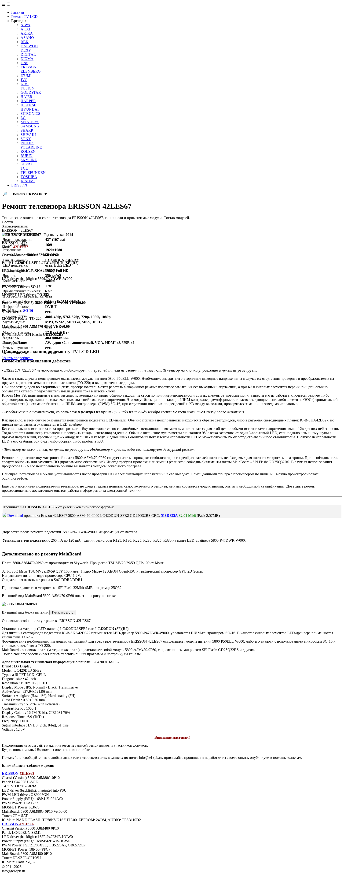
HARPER (28, 101)
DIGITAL (28, 54)
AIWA (25, 25)
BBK (25, 42)
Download (14, 516)
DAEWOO (29, 46)
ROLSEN (28, 151)
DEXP (26, 50)
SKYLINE (29, 160)
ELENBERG (31, 71)
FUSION (27, 88)
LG (23, 118)
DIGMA (27, 59)
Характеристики (15, 226)
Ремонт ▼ (30, 194)
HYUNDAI (30, 109)
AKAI (25, 29)
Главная (17, 12)
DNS (24, 63)
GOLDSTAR (31, 92)
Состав (7, 222)
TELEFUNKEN (33, 173)
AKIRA (27, 33)
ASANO (27, 38)
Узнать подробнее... (17, 358)
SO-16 (28, 311)
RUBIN (27, 156)
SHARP (27, 130)
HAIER (26, 97)
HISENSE (28, 105)
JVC (24, 80)
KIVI (25, 84)
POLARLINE (31, 147)
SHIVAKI (28, 135)
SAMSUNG (30, 126)
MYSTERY (30, 122)
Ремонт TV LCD (24, 17)
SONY (26, 139)
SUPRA (27, 164)
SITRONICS (30, 113)
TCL (24, 168)
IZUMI (26, 76)
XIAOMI (28, 181)
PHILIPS (27, 143)
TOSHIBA (29, 177)
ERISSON (29, 67)
